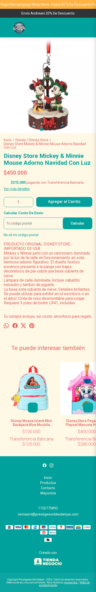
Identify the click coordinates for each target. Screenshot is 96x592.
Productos (48, 483)
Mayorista (48, 493)
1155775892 (48, 508)
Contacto (48, 488)
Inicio (48, 478)
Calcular (77, 223)
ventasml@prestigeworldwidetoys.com (48, 514)
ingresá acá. (71, 582)
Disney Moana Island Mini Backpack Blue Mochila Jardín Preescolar (31, 423)
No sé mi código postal (21, 235)
